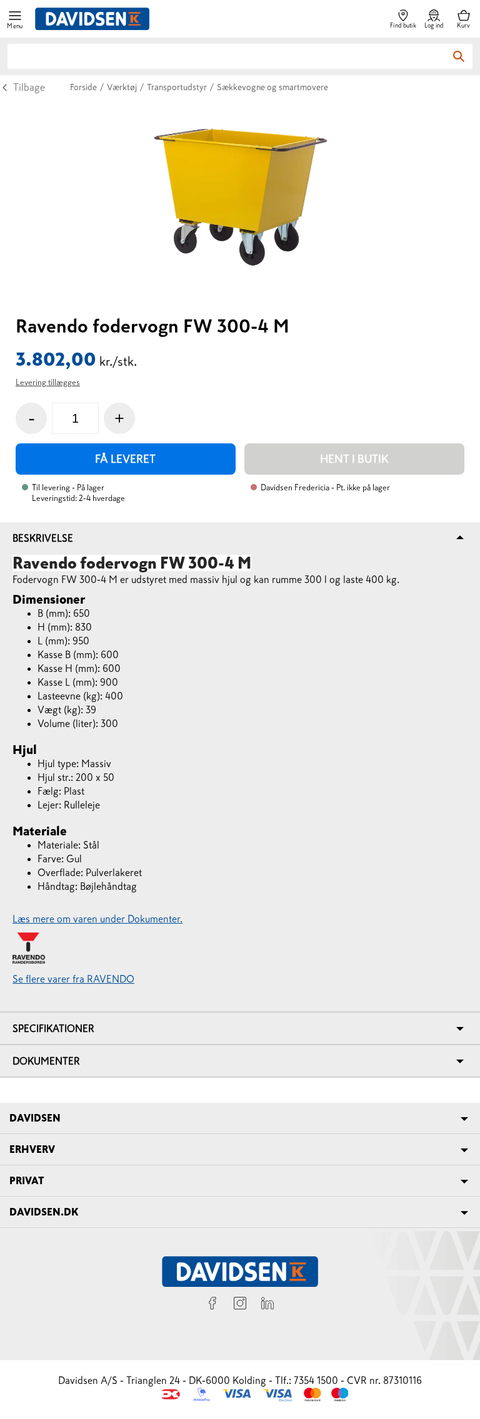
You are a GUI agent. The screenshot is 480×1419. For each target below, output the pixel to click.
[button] (15, 19)
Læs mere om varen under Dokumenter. (97, 919)
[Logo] (92, 19)
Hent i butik (354, 459)
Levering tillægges (48, 382)
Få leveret (125, 459)
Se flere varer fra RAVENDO (73, 979)
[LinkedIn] (267, 1305)
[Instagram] (240, 1305)
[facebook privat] (212, 1305)
